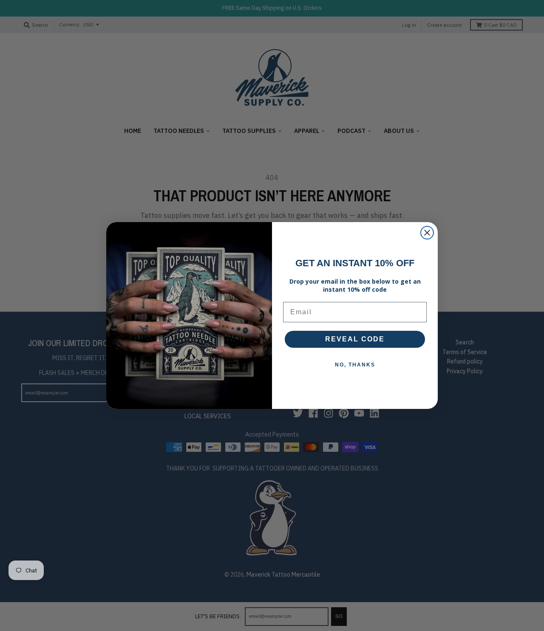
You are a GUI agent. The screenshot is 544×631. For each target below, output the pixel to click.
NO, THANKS (355, 365)
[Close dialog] (427, 232)
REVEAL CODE (355, 339)
